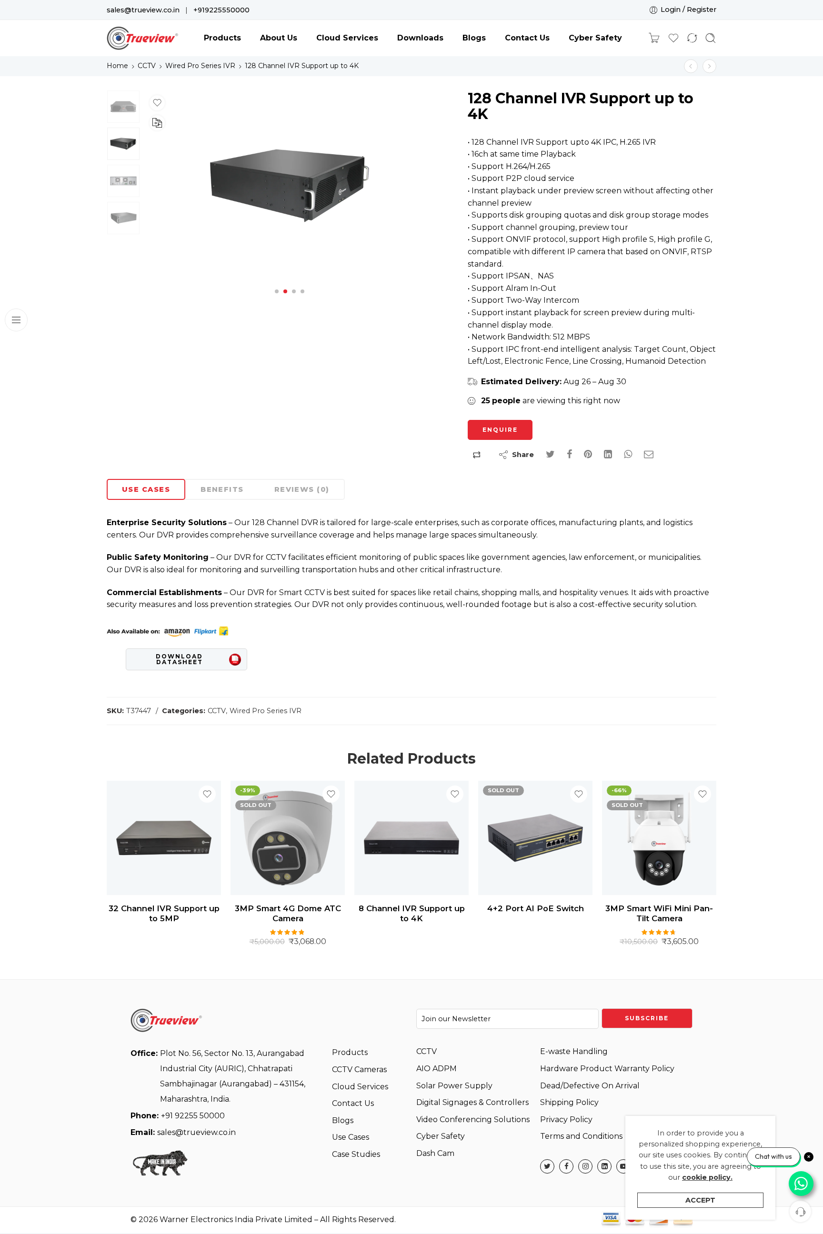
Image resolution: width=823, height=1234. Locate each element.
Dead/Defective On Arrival (590, 1085)
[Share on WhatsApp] (628, 454)
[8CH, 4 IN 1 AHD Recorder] (709, 66)
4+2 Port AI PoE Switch (535, 908)
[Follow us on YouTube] (623, 1166)
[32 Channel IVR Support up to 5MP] (691, 66)
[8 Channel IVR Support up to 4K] (411, 838)
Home (117, 65)
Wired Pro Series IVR (200, 65)
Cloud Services (347, 37)
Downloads (420, 37)
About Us (278, 37)
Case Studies (356, 1154)
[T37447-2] (123, 106)
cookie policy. (707, 1177)
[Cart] (654, 38)
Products (222, 37)
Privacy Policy (566, 1119)
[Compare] (157, 122)
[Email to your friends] (648, 454)
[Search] (710, 38)
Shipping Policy (569, 1102)
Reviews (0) (302, 489)
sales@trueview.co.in (143, 10)
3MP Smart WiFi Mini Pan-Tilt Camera (659, 914)
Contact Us (527, 37)
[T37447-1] (290, 185)
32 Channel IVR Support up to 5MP (164, 914)
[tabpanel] (289, 188)
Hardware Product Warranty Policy (607, 1068)
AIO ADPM (436, 1068)
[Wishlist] (157, 102)
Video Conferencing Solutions (473, 1119)
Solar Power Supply (454, 1085)
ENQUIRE (500, 429)
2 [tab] (285, 299)
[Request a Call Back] (800, 1211)
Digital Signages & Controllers (472, 1102)
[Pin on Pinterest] (588, 454)
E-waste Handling (574, 1051)
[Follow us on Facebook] (566, 1166)
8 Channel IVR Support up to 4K (412, 914)
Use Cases (146, 489)
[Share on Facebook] (569, 454)
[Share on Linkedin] (608, 454)
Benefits (222, 489)
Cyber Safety (595, 37)
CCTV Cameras (359, 1069)
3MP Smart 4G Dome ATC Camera (288, 914)
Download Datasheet (179, 659)
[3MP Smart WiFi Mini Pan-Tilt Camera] (659, 838)
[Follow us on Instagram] (585, 1166)
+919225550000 (221, 10)
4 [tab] (302, 299)
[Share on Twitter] (550, 454)
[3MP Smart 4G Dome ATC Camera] (288, 838)
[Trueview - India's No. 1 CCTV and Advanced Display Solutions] (142, 38)
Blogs (474, 37)
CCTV (147, 65)
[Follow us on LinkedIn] (604, 1166)
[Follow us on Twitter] (547, 1166)
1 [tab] (277, 299)
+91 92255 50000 (177, 1115)
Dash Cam (435, 1153)
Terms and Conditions (581, 1136)
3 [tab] (294, 299)
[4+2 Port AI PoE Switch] (535, 838)
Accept (700, 1200)
